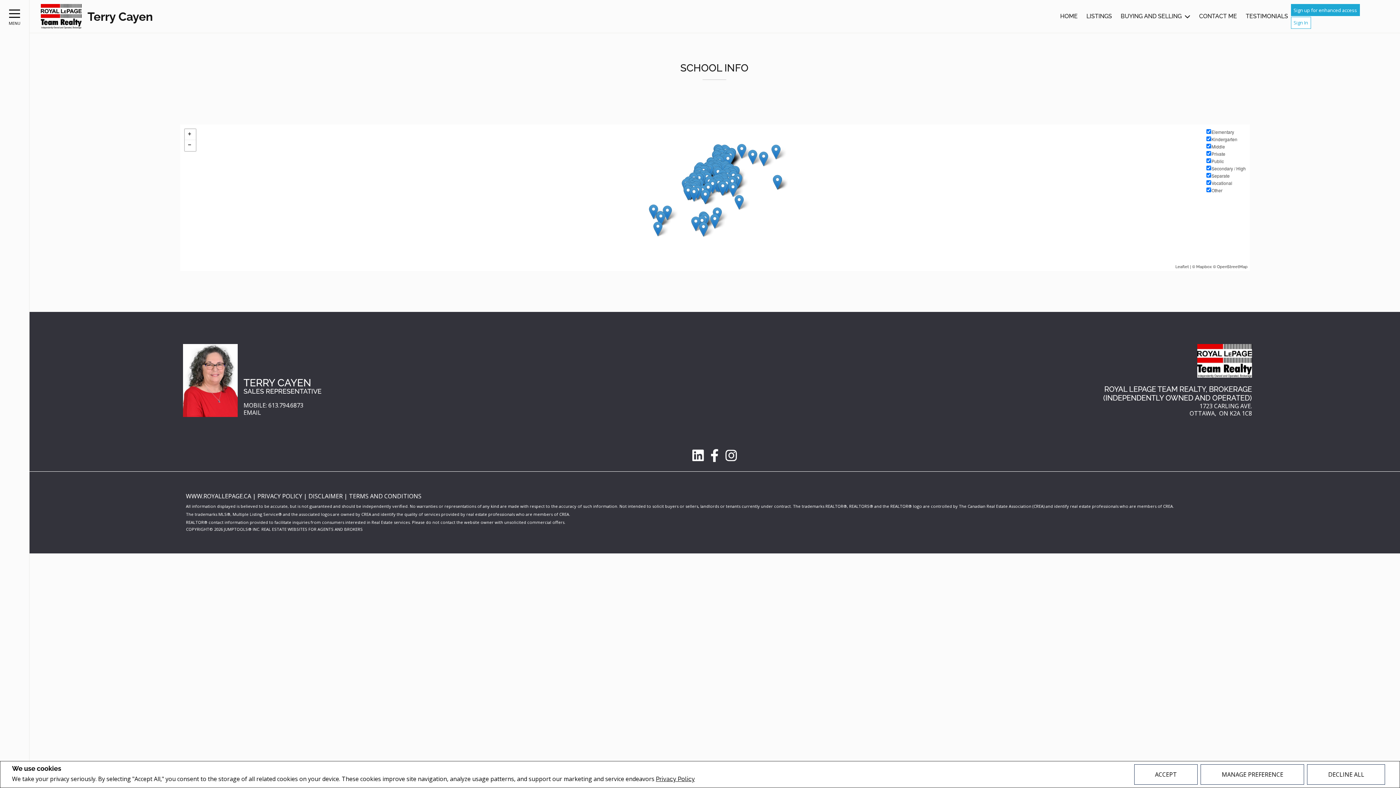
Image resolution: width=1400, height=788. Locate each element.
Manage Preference (1252, 774)
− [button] (190, 145)
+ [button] (190, 134)
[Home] (61, 16)
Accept (1166, 774)
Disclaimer (326, 496)
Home (1069, 16)
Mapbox (1204, 266)
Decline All (1346, 774)
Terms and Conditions (385, 496)
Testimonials (1267, 16)
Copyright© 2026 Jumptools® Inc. (223, 529)
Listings (1099, 16)
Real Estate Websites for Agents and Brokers (312, 529)
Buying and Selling (1151, 16)
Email (252, 413)
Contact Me (1218, 16)
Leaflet (1182, 266)
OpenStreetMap (1232, 266)
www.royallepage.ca (218, 496)
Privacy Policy (675, 779)
